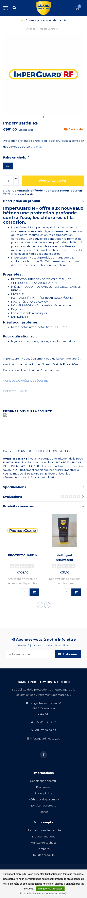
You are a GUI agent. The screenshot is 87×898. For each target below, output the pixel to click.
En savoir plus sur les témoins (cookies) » (44, 893)
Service (43, 811)
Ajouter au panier (53, 180)
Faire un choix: (16, 157)
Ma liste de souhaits (43, 842)
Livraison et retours (43, 805)
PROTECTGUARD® (22, 555)
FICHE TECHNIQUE (15, 391)
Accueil (31, 28)
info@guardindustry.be (45, 738)
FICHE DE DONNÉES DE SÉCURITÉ (25, 380)
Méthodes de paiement (43, 799)
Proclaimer (43, 787)
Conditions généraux (43, 780)
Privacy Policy (44, 793)
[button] (43, 117)
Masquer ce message (50, 888)
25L (8, 166)
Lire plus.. (36, 146)
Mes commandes (43, 836)
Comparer (43, 848)
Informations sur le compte (43, 830)
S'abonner (70, 654)
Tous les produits (43, 855)
